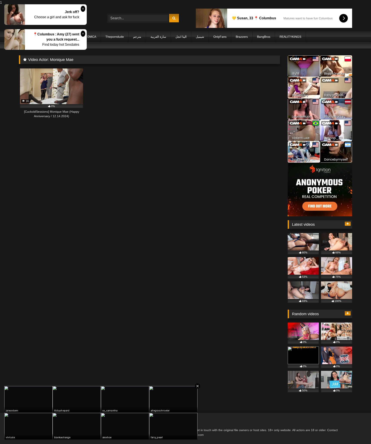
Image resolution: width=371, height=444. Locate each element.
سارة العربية (158, 36)
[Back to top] (357, 432)
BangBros (263, 36)
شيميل (200, 36)
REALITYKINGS (290, 36)
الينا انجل (181, 36)
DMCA (91, 36)
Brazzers (242, 36)
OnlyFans (220, 36)
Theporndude (114, 36)
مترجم (137, 36)
